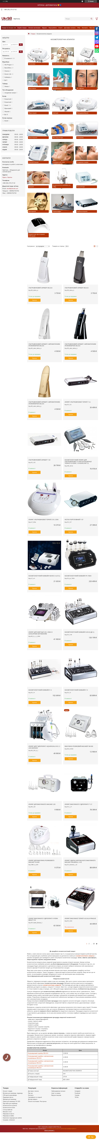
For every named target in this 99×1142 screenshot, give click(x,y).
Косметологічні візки (9, 1107)
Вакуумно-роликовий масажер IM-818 (79, 746)
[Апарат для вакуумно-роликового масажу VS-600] (44, 840)
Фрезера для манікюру (9, 1099)
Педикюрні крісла (8, 1097)
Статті (60, 28)
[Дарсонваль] (38, 79)
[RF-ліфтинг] (86, 79)
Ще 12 (6, 114)
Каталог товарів (7, 1091)
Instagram (77, 1091)
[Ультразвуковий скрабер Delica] (44, 267)
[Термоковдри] (62, 202)
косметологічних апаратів (52, 985)
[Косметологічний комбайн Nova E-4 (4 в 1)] (44, 555)
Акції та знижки (55, 1093)
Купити (34, 300)
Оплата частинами (34, 28)
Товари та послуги (8, 28)
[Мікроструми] (38, 104)
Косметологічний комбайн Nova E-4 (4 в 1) (44, 576)
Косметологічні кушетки (10, 1105)
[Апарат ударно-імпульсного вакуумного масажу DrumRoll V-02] (80, 840)
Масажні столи (7, 1111)
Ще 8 (5, 80)
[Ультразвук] (38, 55)
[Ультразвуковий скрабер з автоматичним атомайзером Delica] (44, 323)
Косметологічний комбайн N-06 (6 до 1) (79, 632)
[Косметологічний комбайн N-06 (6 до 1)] (80, 611)
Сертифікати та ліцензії (35, 1097)
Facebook (77, 1093)
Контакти (85, 28)
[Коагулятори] (86, 177)
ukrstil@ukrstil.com (12, 188)
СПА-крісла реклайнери (10, 1095)
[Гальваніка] (86, 128)
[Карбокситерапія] (86, 202)
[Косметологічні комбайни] (62, 55)
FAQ (78, 28)
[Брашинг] (38, 177)
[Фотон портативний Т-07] (80, 499)
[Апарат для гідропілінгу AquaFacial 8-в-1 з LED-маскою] (44, 725)
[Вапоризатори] (62, 79)
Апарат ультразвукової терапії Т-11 (78, 402)
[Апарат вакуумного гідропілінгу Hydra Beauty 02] (44, 897)
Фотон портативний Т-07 (74, 519)
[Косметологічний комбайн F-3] (80, 669)
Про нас (92, 28)
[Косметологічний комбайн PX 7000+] (80, 555)
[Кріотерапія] (38, 202)
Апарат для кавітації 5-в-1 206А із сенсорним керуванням (40, 633)
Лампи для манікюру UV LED (11, 1101)
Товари (33, 34)
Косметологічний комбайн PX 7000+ (78, 576)
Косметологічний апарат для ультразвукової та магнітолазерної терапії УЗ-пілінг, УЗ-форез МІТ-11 (78, 461)
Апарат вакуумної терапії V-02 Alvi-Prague (80, 918)
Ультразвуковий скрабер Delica (40, 288)
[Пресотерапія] (38, 128)
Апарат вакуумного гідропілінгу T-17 (78, 804)
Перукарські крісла (8, 1113)
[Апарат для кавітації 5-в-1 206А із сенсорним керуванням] (44, 611)
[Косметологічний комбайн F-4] (44, 669)
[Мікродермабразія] (86, 104)
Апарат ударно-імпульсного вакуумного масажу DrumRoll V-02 (80, 861)
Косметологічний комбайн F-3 (76, 690)
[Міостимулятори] (62, 128)
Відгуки (44, 28)
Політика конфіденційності (69, 1128)
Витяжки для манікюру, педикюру (13, 1093)
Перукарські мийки (8, 1115)
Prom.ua (59, 1127)
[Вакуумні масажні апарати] (86, 55)
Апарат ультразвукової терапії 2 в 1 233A (43, 519)
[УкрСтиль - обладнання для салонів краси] (7, 18)
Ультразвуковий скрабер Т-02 (39, 460)
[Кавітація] (62, 104)
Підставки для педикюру (10, 1103)
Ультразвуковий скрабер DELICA (38, 1053)
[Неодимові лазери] (86, 153)
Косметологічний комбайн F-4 (40, 690)
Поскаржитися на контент (54, 1128)
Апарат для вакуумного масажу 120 (42, 804)
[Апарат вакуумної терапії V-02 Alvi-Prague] (80, 897)
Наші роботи (53, 28)
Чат (92, 1137)
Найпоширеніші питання (58, 1091)
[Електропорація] (38, 153)
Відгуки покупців (56, 1095)
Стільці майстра (7, 1109)
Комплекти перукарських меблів (12, 1118)
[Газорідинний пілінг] (62, 153)
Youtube (77, 1095)
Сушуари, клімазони (9, 1120)
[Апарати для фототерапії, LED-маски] (38, 227)
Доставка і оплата (69, 28)
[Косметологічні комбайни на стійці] (62, 177)
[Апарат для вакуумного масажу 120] (44, 783)
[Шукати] (91, 18)
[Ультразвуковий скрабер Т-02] (44, 439)
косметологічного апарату (85, 956)
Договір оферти (32, 1099)
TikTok (77, 1097)
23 (94, 943)
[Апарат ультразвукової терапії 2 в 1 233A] (44, 499)
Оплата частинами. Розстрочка (37, 1101)
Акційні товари (21, 28)
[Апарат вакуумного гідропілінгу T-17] (80, 783)
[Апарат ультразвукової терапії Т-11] (80, 381)
